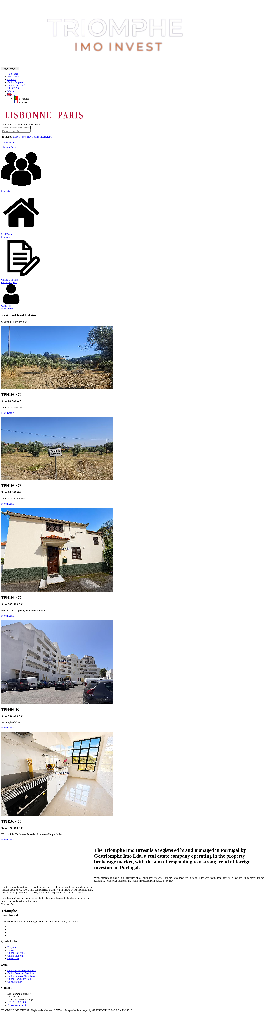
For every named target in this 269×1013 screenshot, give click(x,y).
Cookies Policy (14, 981)
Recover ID (7, 308)
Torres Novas (26, 136)
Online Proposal (9, 282)
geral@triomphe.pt (16, 1005)
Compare (5, 237)
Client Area (6, 305)
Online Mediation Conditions (21, 970)
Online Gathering (9, 279)
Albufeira (47, 136)
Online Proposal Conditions (21, 976)
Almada (38, 136)
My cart (11, 91)
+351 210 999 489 (16, 1002)
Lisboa (16, 136)
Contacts (5, 191)
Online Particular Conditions (21, 973)
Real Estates (7, 234)
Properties (12, 947)
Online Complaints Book (19, 979)
